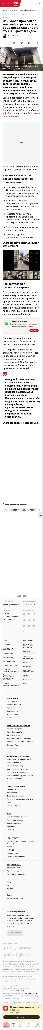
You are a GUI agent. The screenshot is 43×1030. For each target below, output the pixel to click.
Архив (25, 676)
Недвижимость (14, 864)
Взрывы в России (13, 745)
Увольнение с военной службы (19, 759)
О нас (5, 640)
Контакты (26, 662)
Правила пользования (11, 665)
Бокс (8, 885)
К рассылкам (15, 933)
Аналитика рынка (14, 868)
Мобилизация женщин (16, 766)
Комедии (10, 827)
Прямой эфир (12, 708)
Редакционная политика (8, 649)
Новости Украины (14, 705)
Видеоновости (12, 711)
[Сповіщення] (40, 3)
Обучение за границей (16, 857)
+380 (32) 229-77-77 (17, 991)
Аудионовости (12, 714)
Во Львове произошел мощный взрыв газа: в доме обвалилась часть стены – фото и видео (39, 10)
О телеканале (8, 654)
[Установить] (21, 1012)
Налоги (10, 802)
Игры (25, 683)
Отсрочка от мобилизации (17, 772)
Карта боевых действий (16, 732)
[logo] (15, 3)
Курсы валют (12, 793)
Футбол (10, 889)
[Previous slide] (7, 262)
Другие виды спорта (15, 898)
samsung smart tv (26, 955)
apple (26, 948)
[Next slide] (36, 262)
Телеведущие (8, 658)
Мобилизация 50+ (14, 763)
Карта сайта (27, 679)
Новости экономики (16, 786)
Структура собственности (28, 671)
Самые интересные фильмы (18, 817)
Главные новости (14, 701)
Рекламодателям (9, 661)
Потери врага (12, 748)
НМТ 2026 (10, 850)
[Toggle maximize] (37, 253)
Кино (9, 814)
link (24, 614)
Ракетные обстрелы (14, 729)
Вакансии (26, 666)
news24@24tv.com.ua (11, 605)
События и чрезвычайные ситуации (23, 10)
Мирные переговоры (15, 735)
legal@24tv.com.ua (31, 993)
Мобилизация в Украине (18, 756)
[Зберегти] (37, 43)
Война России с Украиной (18, 726)
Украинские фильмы (15, 820)
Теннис (9, 892)
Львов (5, 10)
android (10, 948)
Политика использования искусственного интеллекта (8, 677)
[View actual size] (31, 253)
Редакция (6, 644)
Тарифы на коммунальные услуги (20, 799)
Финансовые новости (15, 796)
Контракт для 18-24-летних (17, 769)
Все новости (12, 698)
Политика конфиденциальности (11, 670)
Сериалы (10, 830)
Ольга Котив (13, 36)
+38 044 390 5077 (29, 605)
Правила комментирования (30, 652)
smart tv (10, 955)
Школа (9, 847)
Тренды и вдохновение (16, 874)
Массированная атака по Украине (20, 742)
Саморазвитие (12, 853)
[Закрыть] (38, 1007)
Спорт (9, 882)
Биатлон (10, 895)
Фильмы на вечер (14, 823)
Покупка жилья (13, 871)
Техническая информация (28, 657)
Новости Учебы (14, 838)
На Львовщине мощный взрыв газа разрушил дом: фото (21, 168)
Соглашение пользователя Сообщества (28, 646)
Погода (9, 718)
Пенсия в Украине (14, 806)
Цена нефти (11, 789)
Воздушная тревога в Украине (19, 738)
